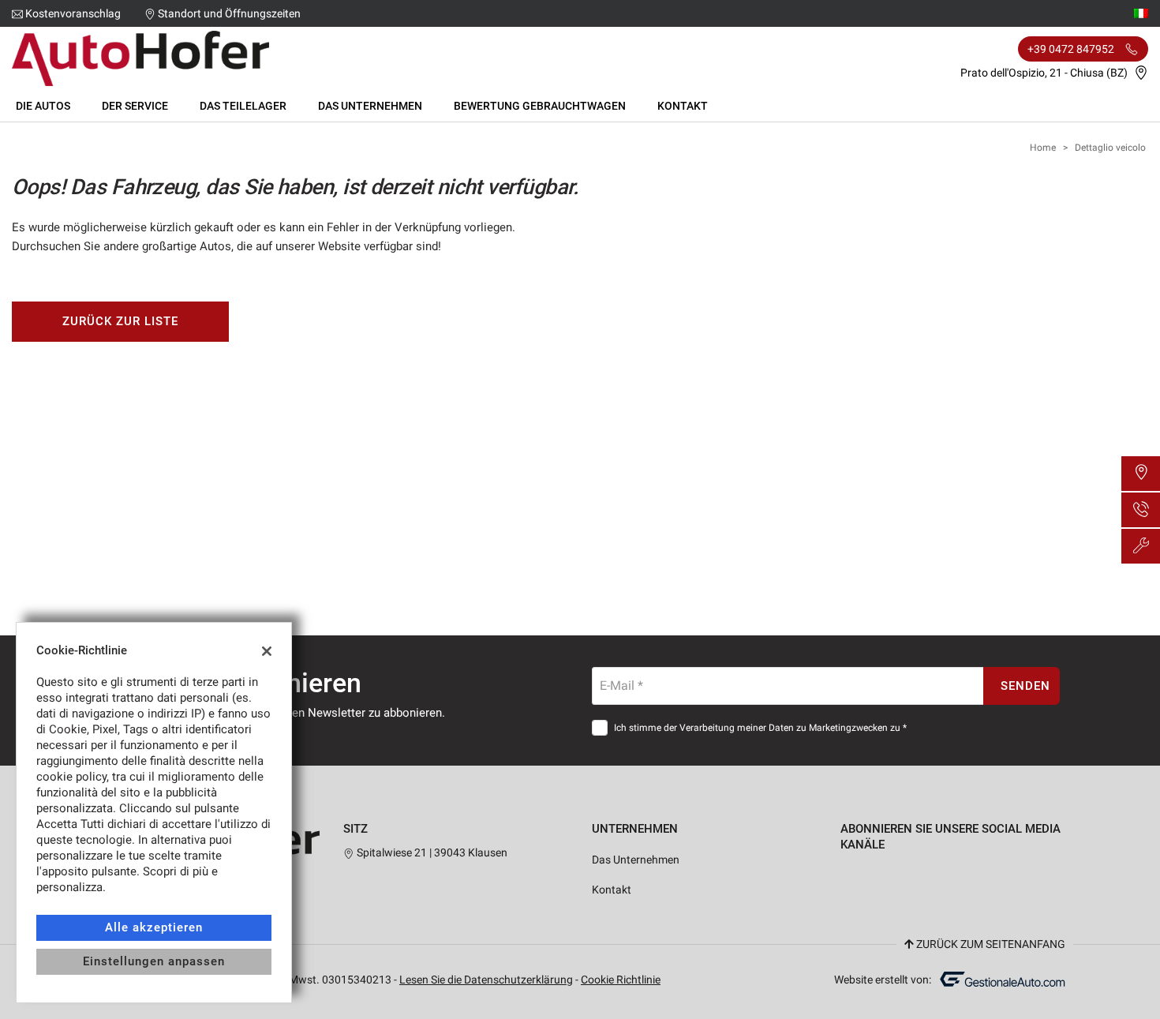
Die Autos (43, 105)
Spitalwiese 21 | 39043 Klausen (430, 852)
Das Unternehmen (370, 105)
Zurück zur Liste (120, 321)
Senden (1025, 686)
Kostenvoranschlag (73, 13)
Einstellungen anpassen (153, 961)
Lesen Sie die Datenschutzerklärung (486, 979)
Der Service (135, 105)
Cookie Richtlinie (620, 979)
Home (1043, 147)
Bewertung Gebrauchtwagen (540, 105)
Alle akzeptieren (153, 927)
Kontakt (682, 105)
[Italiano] (1141, 12)
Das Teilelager (243, 105)
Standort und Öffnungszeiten (229, 13)
